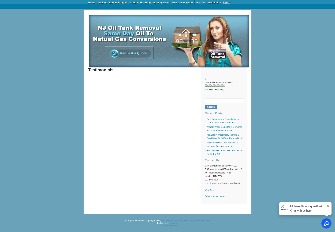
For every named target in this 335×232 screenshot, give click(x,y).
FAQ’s (226, 2)
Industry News (161, 2)
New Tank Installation (208, 2)
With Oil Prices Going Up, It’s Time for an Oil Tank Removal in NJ (224, 129)
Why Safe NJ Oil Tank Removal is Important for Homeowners (222, 144)
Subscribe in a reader (215, 196)
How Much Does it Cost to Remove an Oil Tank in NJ (225, 152)
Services (102, 2)
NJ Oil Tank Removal (167, 225)
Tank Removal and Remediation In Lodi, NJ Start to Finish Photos (223, 121)
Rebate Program (118, 2)
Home (91, 2)
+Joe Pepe (210, 190)
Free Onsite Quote (182, 2)
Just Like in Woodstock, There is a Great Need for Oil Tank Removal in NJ (225, 137)
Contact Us (136, 2)
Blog (148, 2)
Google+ (174, 223)
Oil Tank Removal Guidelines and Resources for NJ (185, 220)
